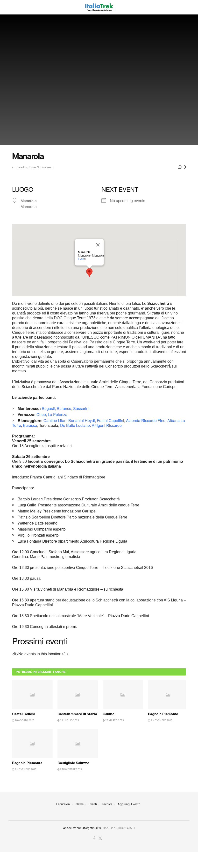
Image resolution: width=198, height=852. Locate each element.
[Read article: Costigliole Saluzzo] (77, 743)
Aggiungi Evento (129, 804)
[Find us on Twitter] (100, 838)
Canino (108, 714)
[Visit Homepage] (98, 7)
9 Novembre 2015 (161, 720)
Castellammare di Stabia (77, 714)
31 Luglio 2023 (69, 720)
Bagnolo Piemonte (163, 714)
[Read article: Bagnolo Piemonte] (168, 694)
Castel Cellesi (23, 714)
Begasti (48, 408)
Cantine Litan (54, 420)
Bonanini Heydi (81, 420)
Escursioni (63, 804)
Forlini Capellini (110, 420)
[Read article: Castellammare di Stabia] (77, 694)
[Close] (98, 245)
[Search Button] (183, 7)
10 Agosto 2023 (24, 720)
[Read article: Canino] (123, 694)
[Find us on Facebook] (94, 838)
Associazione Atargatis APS (82, 828)
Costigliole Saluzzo (73, 763)
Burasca (30, 425)
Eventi (82, 259)
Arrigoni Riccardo (107, 425)
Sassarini (81, 408)
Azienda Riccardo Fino (145, 420)
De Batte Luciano (75, 425)
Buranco (64, 408)
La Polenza (57, 414)
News (80, 804)
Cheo (41, 414)
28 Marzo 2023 (114, 720)
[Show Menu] (14, 7)
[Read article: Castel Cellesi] (32, 694)
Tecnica (107, 804)
